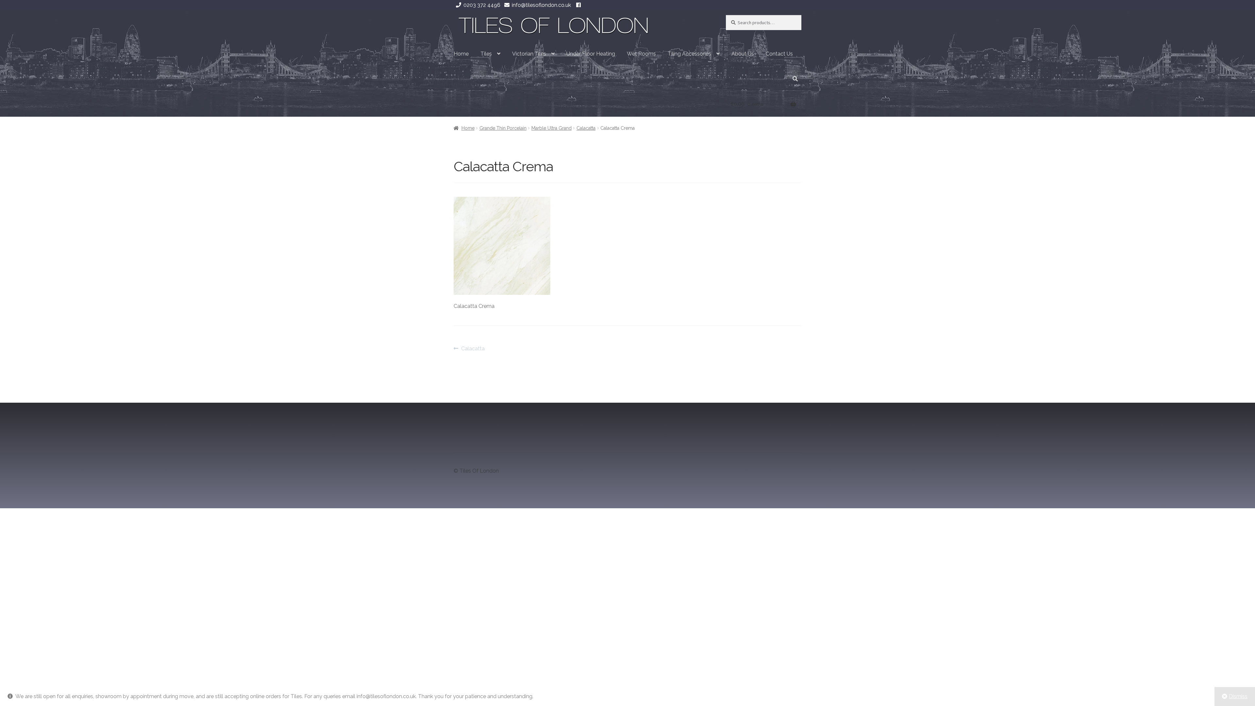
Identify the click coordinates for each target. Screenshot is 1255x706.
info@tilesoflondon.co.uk (541, 5)
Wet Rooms (641, 54)
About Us (742, 54)
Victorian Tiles (529, 54)
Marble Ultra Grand (551, 128)
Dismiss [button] (1238, 696)
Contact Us (779, 54)
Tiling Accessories (689, 54)
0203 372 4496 (481, 5)
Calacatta (586, 128)
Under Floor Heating (590, 54)
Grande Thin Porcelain (503, 128)
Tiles (486, 54)
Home (461, 54)
